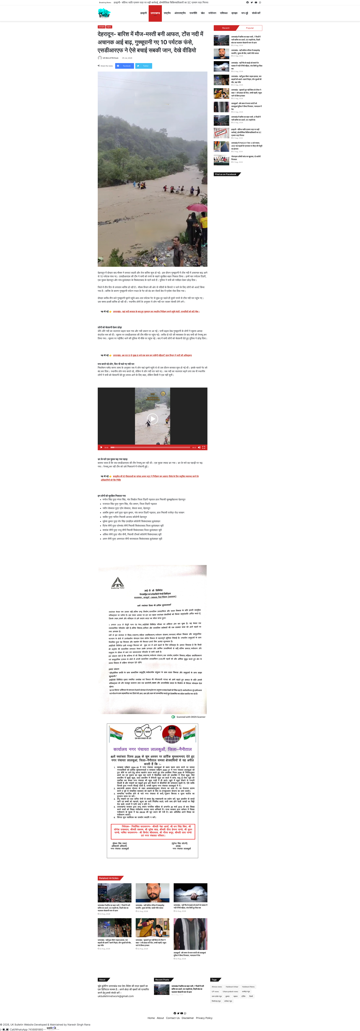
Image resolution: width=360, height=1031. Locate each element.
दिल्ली (251, 996)
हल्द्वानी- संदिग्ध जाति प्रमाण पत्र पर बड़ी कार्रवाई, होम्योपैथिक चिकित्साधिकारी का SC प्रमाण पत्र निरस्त (246, 132)
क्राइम (234, 13)
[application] (152, 419)
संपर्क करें (256, 13)
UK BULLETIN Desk (110, 58)
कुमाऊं (228, 996)
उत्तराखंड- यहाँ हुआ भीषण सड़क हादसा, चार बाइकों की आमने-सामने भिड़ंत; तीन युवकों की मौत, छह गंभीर (114, 943)
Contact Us (173, 1017)
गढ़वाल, (109, 27)
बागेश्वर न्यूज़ (228, 1001)
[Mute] (199, 447)
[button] (152, 419)
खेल (203, 13)
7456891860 (35, 1029)
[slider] (150, 447)
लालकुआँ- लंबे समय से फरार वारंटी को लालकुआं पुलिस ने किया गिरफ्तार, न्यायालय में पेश (246, 106)
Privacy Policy (204, 1017)
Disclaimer (188, 1017)
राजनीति (193, 13)
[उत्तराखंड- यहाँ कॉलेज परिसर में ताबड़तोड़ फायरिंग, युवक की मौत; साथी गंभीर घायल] (152, 892)
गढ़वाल (235, 996)
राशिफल (224, 13)
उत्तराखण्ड (155, 13)
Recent (225, 28)
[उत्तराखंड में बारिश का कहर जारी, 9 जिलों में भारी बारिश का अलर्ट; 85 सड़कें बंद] (221, 120)
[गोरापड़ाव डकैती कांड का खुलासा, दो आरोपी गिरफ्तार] (221, 160)
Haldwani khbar (232, 987)
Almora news (217, 987)
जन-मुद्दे (244, 13)
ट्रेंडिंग (243, 996)
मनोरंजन (212, 13)
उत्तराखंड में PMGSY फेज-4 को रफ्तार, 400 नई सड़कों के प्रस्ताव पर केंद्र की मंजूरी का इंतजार (158, 2)
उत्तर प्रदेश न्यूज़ (217, 996)
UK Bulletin (16, 1024)
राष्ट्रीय (167, 13)
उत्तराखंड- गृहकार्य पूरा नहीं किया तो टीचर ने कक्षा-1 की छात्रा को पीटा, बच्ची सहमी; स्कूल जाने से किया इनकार (151, 943)
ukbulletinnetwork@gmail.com (116, 996)
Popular (250, 28)
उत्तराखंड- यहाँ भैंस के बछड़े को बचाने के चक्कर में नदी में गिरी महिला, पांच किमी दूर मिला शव (246, 66)
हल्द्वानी (143, 13)
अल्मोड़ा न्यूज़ (246, 991)
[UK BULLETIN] (104, 13)
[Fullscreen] (203, 447)
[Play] (101, 447)
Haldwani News (248, 987)
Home (151, 1017)
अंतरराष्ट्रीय (180, 13)
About (160, 1017)
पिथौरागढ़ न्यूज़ (216, 1001)
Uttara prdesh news (230, 991)
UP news (215, 991)
